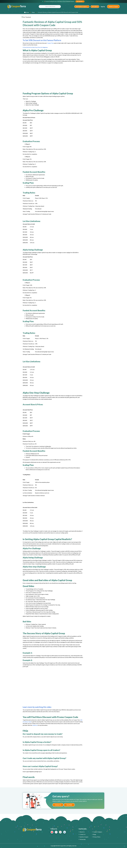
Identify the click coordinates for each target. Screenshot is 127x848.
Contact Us (58, 804)
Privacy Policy (96, 837)
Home (27, 12)
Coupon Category (97, 832)
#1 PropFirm (95, 6)
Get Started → (80, 1)
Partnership (83, 839)
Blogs (94, 834)
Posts (33, 12)
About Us (82, 832)
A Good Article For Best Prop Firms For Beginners (35, 47)
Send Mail (69, 804)
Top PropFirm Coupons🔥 (82, 6)
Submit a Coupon (113, 6)
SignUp (103, 6)
